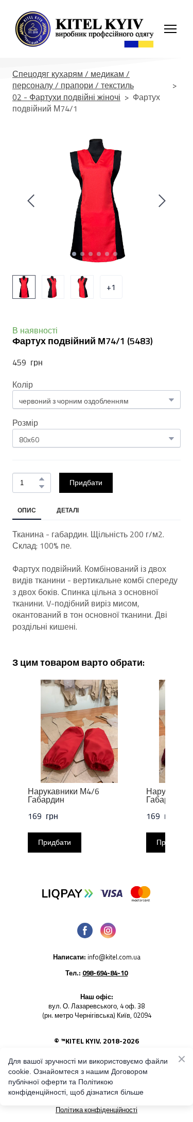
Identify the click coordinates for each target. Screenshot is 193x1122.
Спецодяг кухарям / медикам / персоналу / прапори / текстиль (73, 79)
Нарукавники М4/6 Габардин (63, 795)
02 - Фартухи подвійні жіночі (66, 97)
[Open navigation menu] (170, 29)
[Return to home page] (86, 28)
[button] (41, 478)
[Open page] (96, 893)
